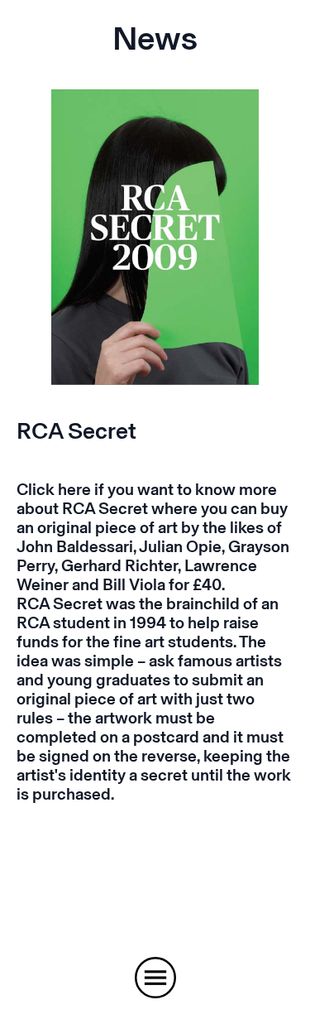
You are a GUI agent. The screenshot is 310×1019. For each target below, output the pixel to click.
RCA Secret (76, 431)
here (74, 489)
